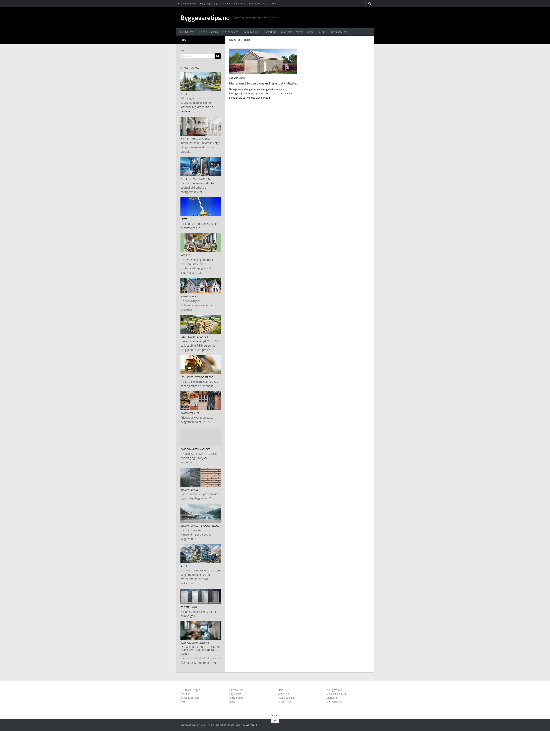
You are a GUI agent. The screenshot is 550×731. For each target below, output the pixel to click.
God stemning (188, 607)
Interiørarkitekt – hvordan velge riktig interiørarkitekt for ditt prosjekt (200, 147)
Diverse (275, 3)
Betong (200, 647)
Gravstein (283, 693)
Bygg (232, 701)
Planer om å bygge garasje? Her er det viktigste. (263, 83)
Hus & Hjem (186, 32)
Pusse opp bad (286, 697)
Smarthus (270, 32)
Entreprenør (236, 697)
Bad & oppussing (187, 3)
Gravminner (284, 701)
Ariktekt (185, 138)
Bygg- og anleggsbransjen (214, 3)
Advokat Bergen (189, 697)
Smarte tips (286, 32)
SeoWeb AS (252, 724)
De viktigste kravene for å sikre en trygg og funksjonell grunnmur (199, 458)
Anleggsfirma (334, 690)
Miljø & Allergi (251, 32)
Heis (183, 701)
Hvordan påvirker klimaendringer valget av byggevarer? (195, 534)
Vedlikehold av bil (336, 693)
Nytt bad (185, 693)
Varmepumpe (334, 701)
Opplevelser (236, 690)
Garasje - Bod (237, 78)
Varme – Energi (304, 32)
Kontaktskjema (339, 32)
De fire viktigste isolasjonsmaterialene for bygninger (196, 305)
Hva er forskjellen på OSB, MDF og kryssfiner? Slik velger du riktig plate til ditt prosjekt (200, 345)
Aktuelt (185, 94)
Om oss (275, 715)
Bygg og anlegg (230, 32)
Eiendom (332, 697)
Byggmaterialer (189, 413)
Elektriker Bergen (190, 690)
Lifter (183, 219)
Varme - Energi (189, 296)
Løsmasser (186, 377)
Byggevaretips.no (205, 18)
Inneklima (239, 3)
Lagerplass (235, 693)
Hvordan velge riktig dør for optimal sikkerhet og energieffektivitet (197, 187)
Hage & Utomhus (258, 3)
